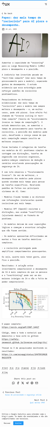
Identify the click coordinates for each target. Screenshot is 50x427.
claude (42, 368)
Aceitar (18, 423)
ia (18, 368)
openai (26, 368)
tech (6, 368)
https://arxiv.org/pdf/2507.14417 (20, 327)
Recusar (7, 423)
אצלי (6, 4)
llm (34, 368)
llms (6, 372)
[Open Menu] (45, 4)
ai (12, 368)
